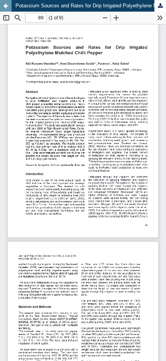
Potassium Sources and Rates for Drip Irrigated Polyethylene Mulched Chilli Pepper (90, 6)
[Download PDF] (160, 6)
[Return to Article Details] (6, 6)
